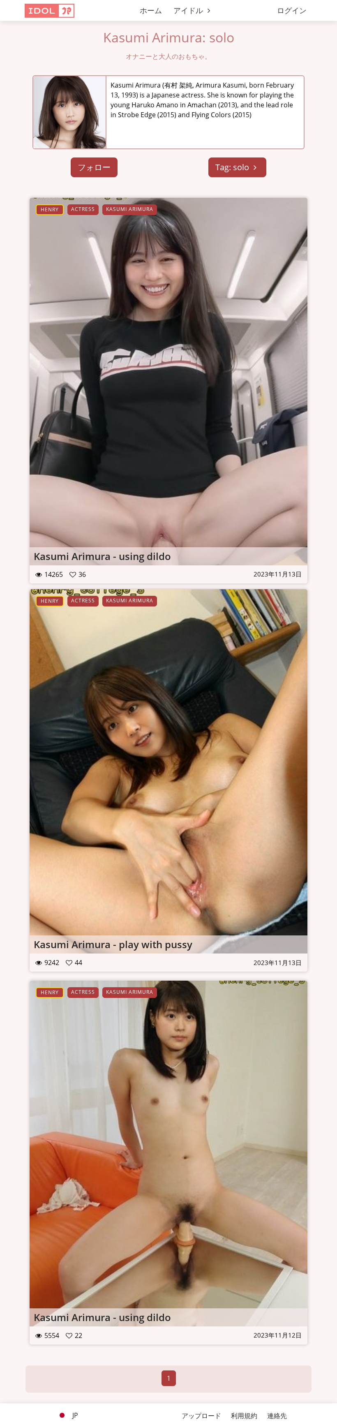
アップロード (201, 1415)
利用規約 (244, 1415)
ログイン (292, 10)
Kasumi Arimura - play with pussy (113, 944)
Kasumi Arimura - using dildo (102, 556)
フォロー (94, 167)
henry (50, 209)
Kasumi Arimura (129, 209)
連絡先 (277, 1415)
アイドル (189, 10)
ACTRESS (83, 209)
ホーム (151, 10)
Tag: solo (233, 167)
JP (74, 1415)
